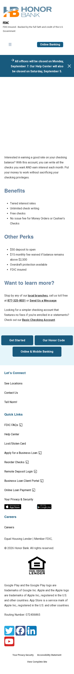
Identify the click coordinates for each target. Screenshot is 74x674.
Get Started (17, 340)
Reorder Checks (27, 462)
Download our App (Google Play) (53, 506)
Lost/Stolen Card (15, 443)
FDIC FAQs (23, 425)
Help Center (11, 434)
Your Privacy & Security (18, 499)
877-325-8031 (16, 300)
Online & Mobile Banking (37, 351)
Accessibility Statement (49, 655)
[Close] (69, 66)
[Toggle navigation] (10, 44)
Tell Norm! (10, 402)
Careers (9, 527)
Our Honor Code (54, 340)
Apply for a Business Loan (33, 453)
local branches (38, 295)
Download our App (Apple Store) (20, 506)
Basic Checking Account (38, 320)
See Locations (13, 383)
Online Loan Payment (30, 490)
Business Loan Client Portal (34, 481)
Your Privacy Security (23, 655)
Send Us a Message (43, 300)
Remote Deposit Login (31, 471)
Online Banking (50, 44)
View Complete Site (37, 661)
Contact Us (11, 392)
